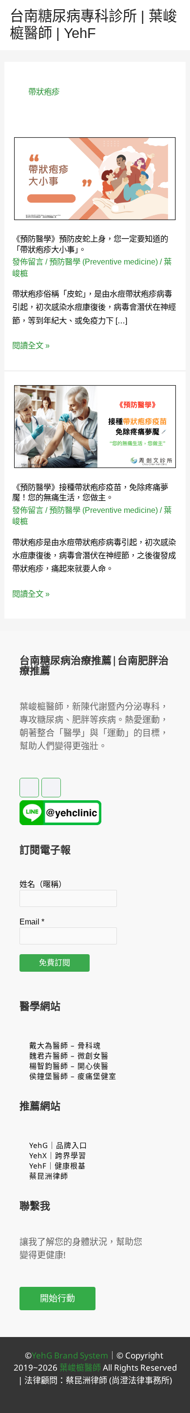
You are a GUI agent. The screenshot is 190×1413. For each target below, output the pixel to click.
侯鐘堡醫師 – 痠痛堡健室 (72, 1076)
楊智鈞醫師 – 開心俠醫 (69, 1066)
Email (31, 922)
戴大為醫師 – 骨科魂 (65, 1045)
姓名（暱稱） (42, 884)
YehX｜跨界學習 (57, 1155)
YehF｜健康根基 (57, 1165)
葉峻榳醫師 (80, 1367)
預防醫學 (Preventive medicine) (103, 261)
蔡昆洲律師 (48, 1176)
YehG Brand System (70, 1355)
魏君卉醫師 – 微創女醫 (69, 1055)
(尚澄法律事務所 (138, 1380)
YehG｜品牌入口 (58, 1145)
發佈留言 (27, 261)
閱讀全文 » (31, 345)
